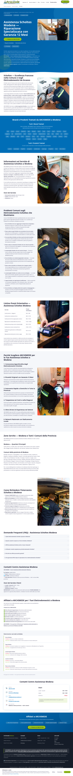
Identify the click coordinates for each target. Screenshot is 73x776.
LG (61, 133)
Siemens (60, 136)
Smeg (66, 136)
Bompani (33, 131)
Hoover (29, 133)
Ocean (22, 136)
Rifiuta (53, 772)
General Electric (18, 133)
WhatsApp (8, 46)
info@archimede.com (59, 767)
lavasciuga (44, 148)
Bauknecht (23, 131)
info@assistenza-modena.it (15, 697)
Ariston (17, 131)
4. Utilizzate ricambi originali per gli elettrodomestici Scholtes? (19, 549)
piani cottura (62, 148)
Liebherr (66, 133)
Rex (37, 136)
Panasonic (28, 136)
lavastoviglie (16, 148)
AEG (8, 131)
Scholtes (54, 136)
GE (12, 133)
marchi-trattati (15, 6)
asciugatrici (29, 148)
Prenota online (53, 2)
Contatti (47, 2)
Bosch (39, 131)
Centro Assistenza (7, 6)
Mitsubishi (13, 136)
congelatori (51, 148)
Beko (29, 131)
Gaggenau (7, 133)
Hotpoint (34, 133)
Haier (25, 133)
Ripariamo (25, 2)
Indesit (57, 133)
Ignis (48, 133)
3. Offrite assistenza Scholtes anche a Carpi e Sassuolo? (18, 545)
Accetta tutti (67, 772)
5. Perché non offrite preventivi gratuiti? (14, 553)
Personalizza (59, 772)
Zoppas (45, 139)
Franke (64, 131)
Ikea (52, 133)
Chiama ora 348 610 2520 (13, 39)
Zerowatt (39, 139)
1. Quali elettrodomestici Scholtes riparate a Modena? (17, 536)
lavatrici (9, 148)
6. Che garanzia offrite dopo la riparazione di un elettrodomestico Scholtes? (22, 557)
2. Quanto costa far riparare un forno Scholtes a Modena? (18, 540)
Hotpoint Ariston (42, 133)
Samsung (42, 136)
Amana (12, 131)
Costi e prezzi (57, 742)
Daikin (53, 131)
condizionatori (37, 148)
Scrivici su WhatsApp (14, 692)
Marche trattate (32, 2)
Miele (7, 136)
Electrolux (59, 131)
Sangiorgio (49, 136)
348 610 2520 (12, 688)
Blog (39, 2)
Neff (18, 136)
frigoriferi (23, 148)
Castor (48, 131)
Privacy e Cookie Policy (59, 744)
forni (56, 148)
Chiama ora (65, 1)
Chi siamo (43, 2)
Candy (44, 131)
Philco (33, 136)
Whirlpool (28, 139)
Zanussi (34, 139)
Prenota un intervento (14, 701)
